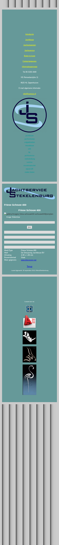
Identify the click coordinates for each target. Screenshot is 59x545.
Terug (29, 266)
